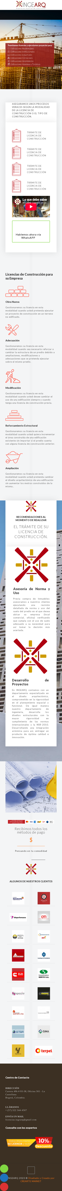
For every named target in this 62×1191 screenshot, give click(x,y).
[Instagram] (31, 1185)
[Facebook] (26, 1185)
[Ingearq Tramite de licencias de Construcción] (31, 5)
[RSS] (35, 1185)
